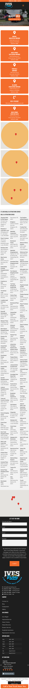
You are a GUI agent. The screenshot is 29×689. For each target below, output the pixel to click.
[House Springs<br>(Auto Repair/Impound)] (14, 48)
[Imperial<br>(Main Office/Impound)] (14, 32)
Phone (4, 532)
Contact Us (5, 601)
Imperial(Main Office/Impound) (14, 37)
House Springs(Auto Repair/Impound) (14, 53)
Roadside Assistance (7, 630)
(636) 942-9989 (14, 43)
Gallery (4, 609)
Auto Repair (5, 616)
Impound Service (6, 619)
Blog (3, 604)
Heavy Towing (6, 622)
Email (3, 527)
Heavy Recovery (6, 624)
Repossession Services (8, 632)
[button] (15, 134)
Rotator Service (6, 627)
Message (4, 538)
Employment (5, 606)
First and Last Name (7, 521)
